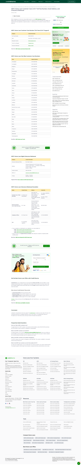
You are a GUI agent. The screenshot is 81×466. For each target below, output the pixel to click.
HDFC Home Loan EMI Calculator (42, 364)
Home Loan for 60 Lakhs (40, 410)
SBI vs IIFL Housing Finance (62, 440)
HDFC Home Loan (21, 6)
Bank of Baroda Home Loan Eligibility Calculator (69, 368)
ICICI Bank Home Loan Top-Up (41, 386)
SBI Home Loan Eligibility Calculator (28, 366)
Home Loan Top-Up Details (68, 410)
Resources (40, 1)
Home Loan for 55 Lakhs (40, 408)
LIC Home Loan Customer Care (55, 371)
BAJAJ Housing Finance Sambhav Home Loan (69, 388)
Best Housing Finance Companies (30, 452)
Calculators (34, 1)
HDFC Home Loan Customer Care (42, 374)
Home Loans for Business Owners (69, 405)
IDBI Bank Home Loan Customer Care (29, 389)
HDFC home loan (38, 19)
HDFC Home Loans (40, 363)
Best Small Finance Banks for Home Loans (63, 449)
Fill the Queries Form (32, 40)
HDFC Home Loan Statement (41, 372)
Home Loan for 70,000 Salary (54, 408)
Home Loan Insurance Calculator (55, 426)
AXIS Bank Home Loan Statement (55, 388)
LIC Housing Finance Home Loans (55, 363)
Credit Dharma (32, 312)
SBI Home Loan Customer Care (28, 373)
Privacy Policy (7, 460)
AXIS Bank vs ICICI (49, 442)
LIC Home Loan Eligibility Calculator (55, 366)
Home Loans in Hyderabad (27, 405)
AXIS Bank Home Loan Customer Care (56, 389)
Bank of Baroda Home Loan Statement (70, 371)
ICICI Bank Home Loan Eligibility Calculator (41, 384)
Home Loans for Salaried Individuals (69, 403)
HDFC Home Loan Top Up (20, 139)
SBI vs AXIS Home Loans (66, 437)
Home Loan (15, 6)
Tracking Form (31, 43)
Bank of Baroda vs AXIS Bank (38, 440)
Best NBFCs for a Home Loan (48, 449)
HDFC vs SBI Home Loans (28, 437)
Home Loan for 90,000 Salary (54, 412)
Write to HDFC (30, 45)
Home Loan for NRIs (67, 412)
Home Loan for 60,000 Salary (54, 407)
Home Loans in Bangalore (27, 403)
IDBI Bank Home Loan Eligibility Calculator (28, 384)
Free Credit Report (71, 1)
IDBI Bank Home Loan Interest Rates (28, 386)
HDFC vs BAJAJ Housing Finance (53, 437)
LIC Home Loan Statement (54, 369)
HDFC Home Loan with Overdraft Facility (42, 370)
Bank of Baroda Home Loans (68, 363)
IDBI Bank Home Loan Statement (28, 388)
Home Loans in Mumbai (26, 407)
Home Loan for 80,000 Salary (54, 410)
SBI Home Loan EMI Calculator (27, 364)
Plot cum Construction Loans (68, 407)
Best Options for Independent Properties (56, 452)
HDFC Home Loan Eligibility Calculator (23, 302)
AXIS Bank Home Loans (53, 380)
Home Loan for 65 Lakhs (40, 412)
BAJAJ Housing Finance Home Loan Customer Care (69, 393)
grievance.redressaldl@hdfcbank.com (32, 172)
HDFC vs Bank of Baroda (50, 440)
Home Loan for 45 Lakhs (40, 405)
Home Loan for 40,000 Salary (54, 403)
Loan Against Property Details (68, 408)
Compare (13, 299)
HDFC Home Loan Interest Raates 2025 (23, 48)
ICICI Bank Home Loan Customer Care (42, 389)
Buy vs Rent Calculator (26, 424)
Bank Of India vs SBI (27, 440)
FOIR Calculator (66, 424)
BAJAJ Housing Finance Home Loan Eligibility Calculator (69, 385)
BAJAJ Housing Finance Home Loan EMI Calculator (69, 382)
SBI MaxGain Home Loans (27, 368)
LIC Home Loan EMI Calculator (54, 364)
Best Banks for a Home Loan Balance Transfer (32, 449)
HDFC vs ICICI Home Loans (40, 437)
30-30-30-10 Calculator (53, 429)
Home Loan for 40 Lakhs (40, 403)
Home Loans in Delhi (26, 408)
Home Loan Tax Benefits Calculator (55, 424)
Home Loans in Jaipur (26, 412)
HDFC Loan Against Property (41, 368)
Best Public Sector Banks (42, 452)
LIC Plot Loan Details (53, 368)
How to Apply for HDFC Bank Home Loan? (25, 179)
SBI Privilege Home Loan (27, 369)
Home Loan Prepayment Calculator (42, 426)
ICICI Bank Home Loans (40, 380)
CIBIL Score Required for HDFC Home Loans (24, 237)
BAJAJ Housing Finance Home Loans (69, 380)
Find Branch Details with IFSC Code (42, 424)
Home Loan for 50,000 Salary (54, 405)
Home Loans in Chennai (26, 410)
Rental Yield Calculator (26, 429)
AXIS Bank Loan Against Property (55, 386)
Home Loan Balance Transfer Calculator (41, 422)
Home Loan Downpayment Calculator (42, 429)
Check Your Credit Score (27, 426)
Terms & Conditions (14, 460)
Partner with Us (48, 1)
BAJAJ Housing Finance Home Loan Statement (69, 390)
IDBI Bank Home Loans (26, 380)
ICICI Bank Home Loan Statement (42, 388)
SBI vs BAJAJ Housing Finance (38, 442)
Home (12, 6)
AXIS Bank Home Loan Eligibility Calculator (55, 384)
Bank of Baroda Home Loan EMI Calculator (69, 365)
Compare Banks (61, 27)
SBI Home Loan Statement (27, 371)
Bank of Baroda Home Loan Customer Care (69, 374)
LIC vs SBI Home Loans (59, 442)
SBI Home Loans (25, 363)
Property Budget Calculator (68, 426)
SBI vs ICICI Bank (27, 442)
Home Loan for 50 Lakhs (40, 407)
